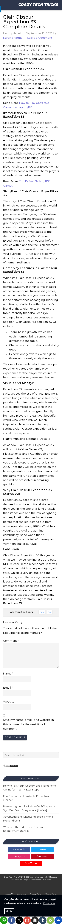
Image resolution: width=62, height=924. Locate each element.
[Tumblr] (42, 920)
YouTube (31, 863)
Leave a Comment (39, 37)
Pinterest (42, 856)
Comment (11, 640)
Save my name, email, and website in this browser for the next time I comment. (28, 724)
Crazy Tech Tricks (38, 5)
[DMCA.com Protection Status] (10, 768)
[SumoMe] (58, 920)
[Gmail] (27, 920)
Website (8, 701)
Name (8, 673)
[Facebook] (11, 920)
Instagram (19, 856)
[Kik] (50, 920)
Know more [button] (49, 903)
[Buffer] (35, 920)
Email (8, 687)
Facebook (19, 849)
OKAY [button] (9, 911)
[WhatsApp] (4, 920)
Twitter (42, 849)
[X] (19, 920)
